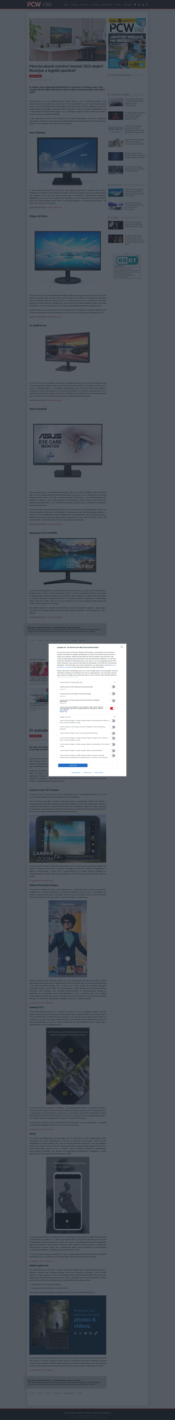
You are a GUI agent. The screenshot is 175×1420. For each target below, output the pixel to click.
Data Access (87, 772)
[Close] (122, 647)
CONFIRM (73, 765)
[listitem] (87, 682)
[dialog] (87, 710)
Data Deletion (76, 772)
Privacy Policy (99, 772)
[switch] (112, 686)
